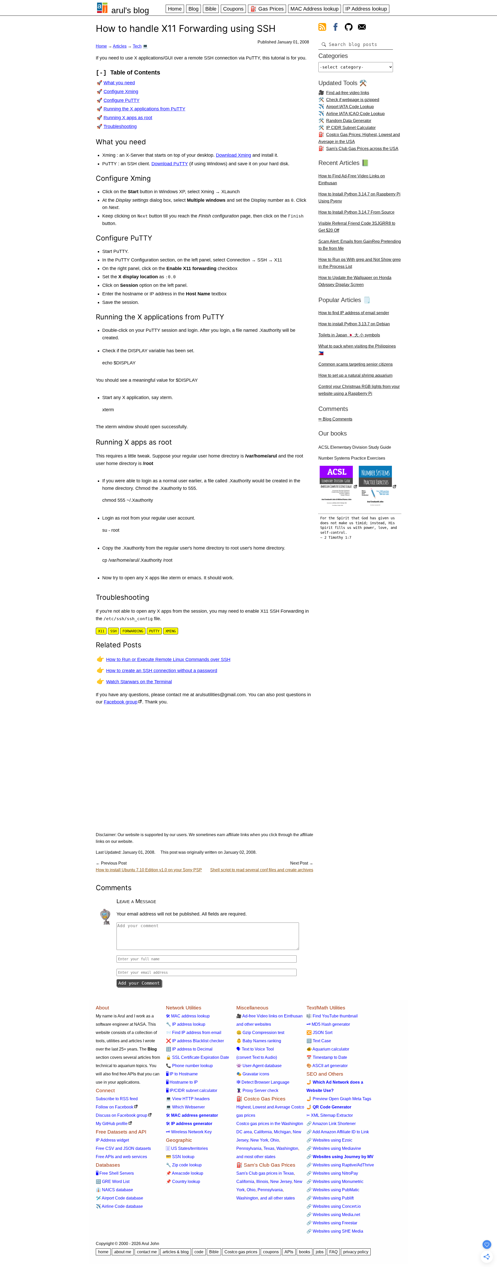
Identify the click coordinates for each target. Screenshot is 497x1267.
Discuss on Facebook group (121, 1115)
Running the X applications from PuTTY (144, 108)
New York (259, 1140)
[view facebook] (335, 28)
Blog (193, 9)
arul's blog (130, 10)
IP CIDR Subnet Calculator (351, 127)
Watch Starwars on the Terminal (139, 681)
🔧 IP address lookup (185, 1024)
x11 (101, 631)
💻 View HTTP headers (188, 1099)
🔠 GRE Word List (112, 1181)
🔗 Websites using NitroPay (332, 1173)
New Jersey (281, 1181)
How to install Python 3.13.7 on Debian (354, 324)
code (198, 1252)
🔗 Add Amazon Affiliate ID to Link (337, 1132)
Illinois (262, 1181)
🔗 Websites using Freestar (331, 1223)
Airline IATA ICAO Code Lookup (355, 113)
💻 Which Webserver (185, 1107)
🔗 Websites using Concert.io (333, 1206)
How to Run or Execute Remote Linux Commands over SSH (168, 659)
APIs (288, 1252)
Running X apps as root (128, 117)
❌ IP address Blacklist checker (195, 1041)
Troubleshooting (120, 126)
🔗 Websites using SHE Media (334, 1231)
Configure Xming (121, 91)
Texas (269, 1148)
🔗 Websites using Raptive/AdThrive (340, 1165)
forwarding (132, 631)
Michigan (282, 1132)
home (103, 1252)
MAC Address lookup (314, 9)
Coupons (233, 9)
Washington (287, 1148)
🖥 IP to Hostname (182, 1074)
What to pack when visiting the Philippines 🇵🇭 (357, 349)
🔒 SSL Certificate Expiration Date (197, 1057)
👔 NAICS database (114, 1190)
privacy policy (355, 1252)
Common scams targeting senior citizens (355, 364)
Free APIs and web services (121, 1156)
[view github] (349, 28)
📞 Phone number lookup (189, 1065)
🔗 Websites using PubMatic (332, 1190)
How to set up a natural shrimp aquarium (355, 375)
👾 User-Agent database (259, 1065)
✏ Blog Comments (335, 419)
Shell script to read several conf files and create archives (261, 870)
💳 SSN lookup (180, 1156)
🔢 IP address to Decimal (189, 1049)
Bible (210, 9)
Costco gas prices (240, 1252)
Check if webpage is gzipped (352, 100)
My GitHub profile (112, 1123)
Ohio (274, 1140)
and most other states (255, 1156)
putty (154, 631)
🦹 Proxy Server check (257, 1090)
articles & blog (176, 1252)
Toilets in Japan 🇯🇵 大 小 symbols (349, 335)
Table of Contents (135, 72)
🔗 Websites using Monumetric (334, 1181)
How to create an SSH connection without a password (161, 670)
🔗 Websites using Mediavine (333, 1148)
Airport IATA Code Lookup (350, 106)
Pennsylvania (248, 1148)
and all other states (277, 1198)
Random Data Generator (348, 120)
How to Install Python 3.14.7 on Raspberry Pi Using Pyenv (359, 197)
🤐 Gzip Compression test (260, 1032)
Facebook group (120, 701)
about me (122, 1252)
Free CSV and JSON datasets (123, 1148)
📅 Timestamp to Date (326, 1057)
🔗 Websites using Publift (330, 1198)
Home (175, 9)
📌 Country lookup (183, 1181)
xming (170, 631)
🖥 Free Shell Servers (115, 1173)
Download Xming (233, 155)
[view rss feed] (322, 28)
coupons (271, 1252)
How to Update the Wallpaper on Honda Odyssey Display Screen (354, 281)
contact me (147, 1252)
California (263, 1132)
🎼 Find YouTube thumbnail (332, 1016)
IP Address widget (112, 1140)
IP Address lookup (366, 9)
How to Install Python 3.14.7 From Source (356, 212)
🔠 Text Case (318, 1041)
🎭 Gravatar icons (252, 1074)
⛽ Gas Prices (267, 9)
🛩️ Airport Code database (119, 1198)
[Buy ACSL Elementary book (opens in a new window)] (338, 487)
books (304, 1252)
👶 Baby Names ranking (258, 1041)
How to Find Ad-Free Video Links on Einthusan (351, 179)
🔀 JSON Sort (319, 1032)
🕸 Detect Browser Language (262, 1082)
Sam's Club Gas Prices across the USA (362, 148)
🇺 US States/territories (187, 1148)
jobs (320, 1252)
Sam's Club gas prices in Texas (265, 1173)
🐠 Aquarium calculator (327, 1049)
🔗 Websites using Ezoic (329, 1140)
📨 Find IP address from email (193, 1032)
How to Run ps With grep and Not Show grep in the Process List (359, 263)
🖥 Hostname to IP (182, 1082)
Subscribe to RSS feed (117, 1099)
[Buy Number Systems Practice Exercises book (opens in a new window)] (378, 487)
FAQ (333, 1252)
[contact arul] (362, 28)
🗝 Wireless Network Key (189, 1132)
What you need (119, 82)
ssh (113, 631)
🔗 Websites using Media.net (333, 1214)
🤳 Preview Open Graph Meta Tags (338, 1099)
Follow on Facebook (114, 1107)
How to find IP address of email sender (353, 313)
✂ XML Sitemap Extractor (329, 1115)
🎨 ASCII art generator (327, 1065)
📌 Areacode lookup (184, 1173)
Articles (120, 46)
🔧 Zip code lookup (184, 1165)
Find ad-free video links (347, 93)
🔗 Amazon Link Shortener (331, 1123)
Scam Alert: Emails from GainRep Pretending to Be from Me (359, 245)
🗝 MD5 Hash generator (328, 1024)
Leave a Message (136, 901)
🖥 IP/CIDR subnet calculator (191, 1090)
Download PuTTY (169, 163)
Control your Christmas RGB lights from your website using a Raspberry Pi (359, 390)
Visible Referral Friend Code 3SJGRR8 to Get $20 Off (356, 227)
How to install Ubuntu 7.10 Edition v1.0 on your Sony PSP (149, 870)
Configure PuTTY (122, 100)
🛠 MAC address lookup (188, 1016)
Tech (137, 46)
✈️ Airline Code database (119, 1206)
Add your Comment (139, 983)
